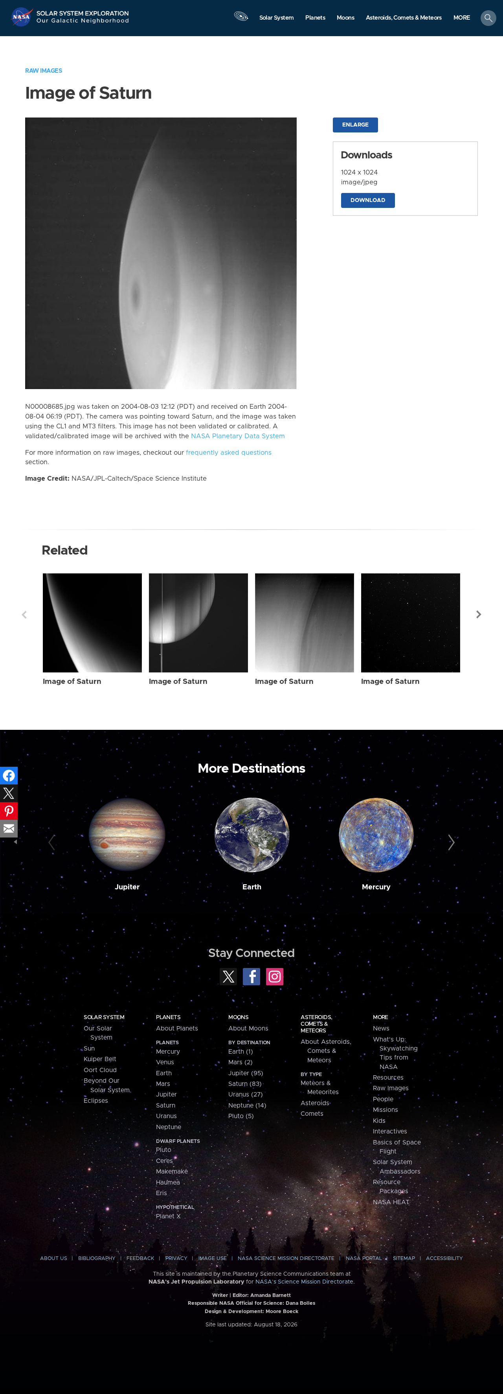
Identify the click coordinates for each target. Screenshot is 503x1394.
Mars (163, 1084)
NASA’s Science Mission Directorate (304, 1282)
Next (479, 614)
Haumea (168, 1182)
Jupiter (127, 887)
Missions (385, 1110)
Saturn (165, 1105)
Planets (168, 1017)
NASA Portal (364, 1258)
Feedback (140, 1258)
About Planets (177, 1028)
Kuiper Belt (100, 1059)
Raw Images (43, 71)
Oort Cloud (100, 1070)
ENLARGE (355, 125)
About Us (53, 1258)
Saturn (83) (245, 1084)
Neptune (168, 1127)
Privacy (176, 1258)
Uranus (166, 1116)
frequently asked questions (229, 453)
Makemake (172, 1171)
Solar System (104, 1017)
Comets (312, 1114)
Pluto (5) (241, 1116)
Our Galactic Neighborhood (83, 22)
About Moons (248, 1028)
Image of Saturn (72, 681)
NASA (23, 17)
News (381, 1028)
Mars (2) (240, 1062)
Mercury (376, 887)
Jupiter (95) (245, 1073)
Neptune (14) (247, 1105)
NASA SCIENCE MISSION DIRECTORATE (286, 1258)
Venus (165, 1062)
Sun (89, 1048)
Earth (251, 887)
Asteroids (315, 1103)
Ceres (164, 1161)
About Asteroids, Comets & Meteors (326, 1051)
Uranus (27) (245, 1094)
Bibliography (97, 1258)
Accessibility (444, 1258)
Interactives (390, 1131)
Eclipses (96, 1101)
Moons (238, 1017)
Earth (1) (240, 1052)
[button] (462, 18)
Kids (379, 1121)
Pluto (163, 1150)
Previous (24, 614)
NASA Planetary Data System (238, 436)
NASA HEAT (391, 1202)
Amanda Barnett (270, 1295)
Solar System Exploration (83, 11)
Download (368, 200)
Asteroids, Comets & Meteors (316, 1024)
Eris (161, 1193)
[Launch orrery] (241, 20)
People (383, 1099)
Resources (388, 1077)
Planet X (168, 1216)
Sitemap (404, 1258)
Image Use (212, 1258)
